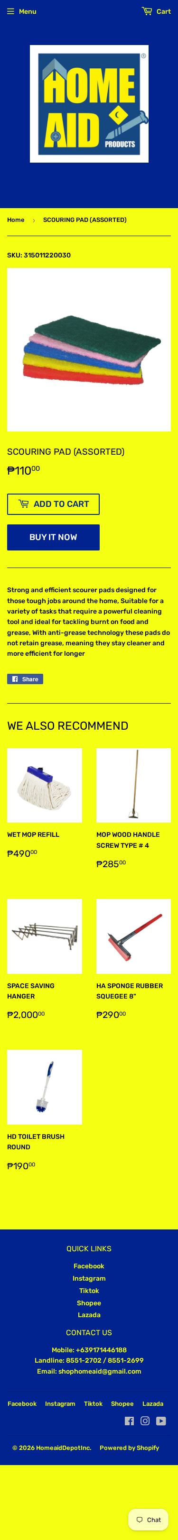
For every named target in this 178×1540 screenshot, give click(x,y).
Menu (28, 12)
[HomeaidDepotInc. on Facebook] (129, 1423)
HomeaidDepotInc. (63, 1447)
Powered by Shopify (129, 1447)
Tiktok (89, 1291)
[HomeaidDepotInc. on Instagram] (145, 1423)
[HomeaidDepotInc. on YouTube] (161, 1423)
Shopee (89, 1303)
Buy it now (53, 537)
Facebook (89, 1266)
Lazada (89, 1315)
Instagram (89, 1278)
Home (16, 219)
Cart (163, 12)
